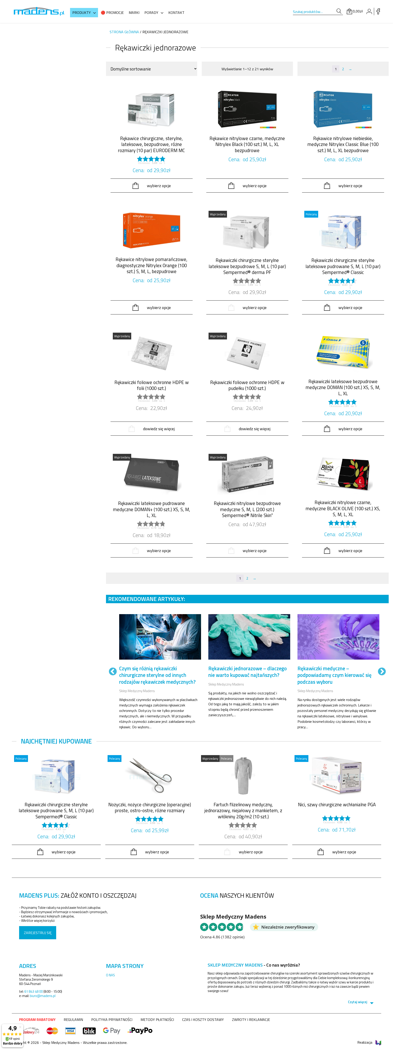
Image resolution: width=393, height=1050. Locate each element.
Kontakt (176, 12)
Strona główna (124, 32)
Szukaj (338, 11)
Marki (134, 12)
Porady (151, 12)
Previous (112, 671)
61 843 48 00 (33, 991)
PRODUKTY (81, 12)
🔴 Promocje (112, 12)
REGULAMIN (73, 1019)
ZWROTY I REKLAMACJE (251, 1019)
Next (381, 671)
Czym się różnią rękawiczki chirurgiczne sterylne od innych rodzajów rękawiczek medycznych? (157, 675)
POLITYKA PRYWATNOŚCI (111, 1019)
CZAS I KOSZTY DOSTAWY (203, 1019)
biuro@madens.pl (42, 995)
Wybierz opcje (159, 185)
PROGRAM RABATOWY (37, 1019)
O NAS (110, 975)
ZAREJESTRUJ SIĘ (38, 932)
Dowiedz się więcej (159, 428)
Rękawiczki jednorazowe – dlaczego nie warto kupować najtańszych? (247, 671)
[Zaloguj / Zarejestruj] (369, 11)
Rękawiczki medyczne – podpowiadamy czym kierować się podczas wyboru (334, 675)
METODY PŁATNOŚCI (157, 1019)
